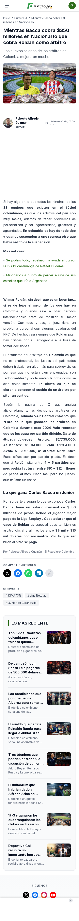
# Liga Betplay (36, 595)
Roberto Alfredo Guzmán (27, 120)
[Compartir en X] (7, 573)
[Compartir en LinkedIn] (39, 573)
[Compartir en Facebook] (18, 573)
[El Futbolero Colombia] (39, 5)
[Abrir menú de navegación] (7, 5)
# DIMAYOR (13, 595)
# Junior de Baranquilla (21, 602)
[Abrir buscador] (72, 5)
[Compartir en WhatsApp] (28, 573)
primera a (20, 18)
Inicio (6, 18)
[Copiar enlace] (49, 573)
